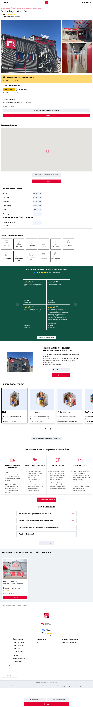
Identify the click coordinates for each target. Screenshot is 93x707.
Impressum (71, 686)
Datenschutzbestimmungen (19, 686)
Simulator (85, 2)
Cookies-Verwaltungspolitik (36, 686)
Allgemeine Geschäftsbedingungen (56, 686)
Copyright (79, 686)
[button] (31, 46)
